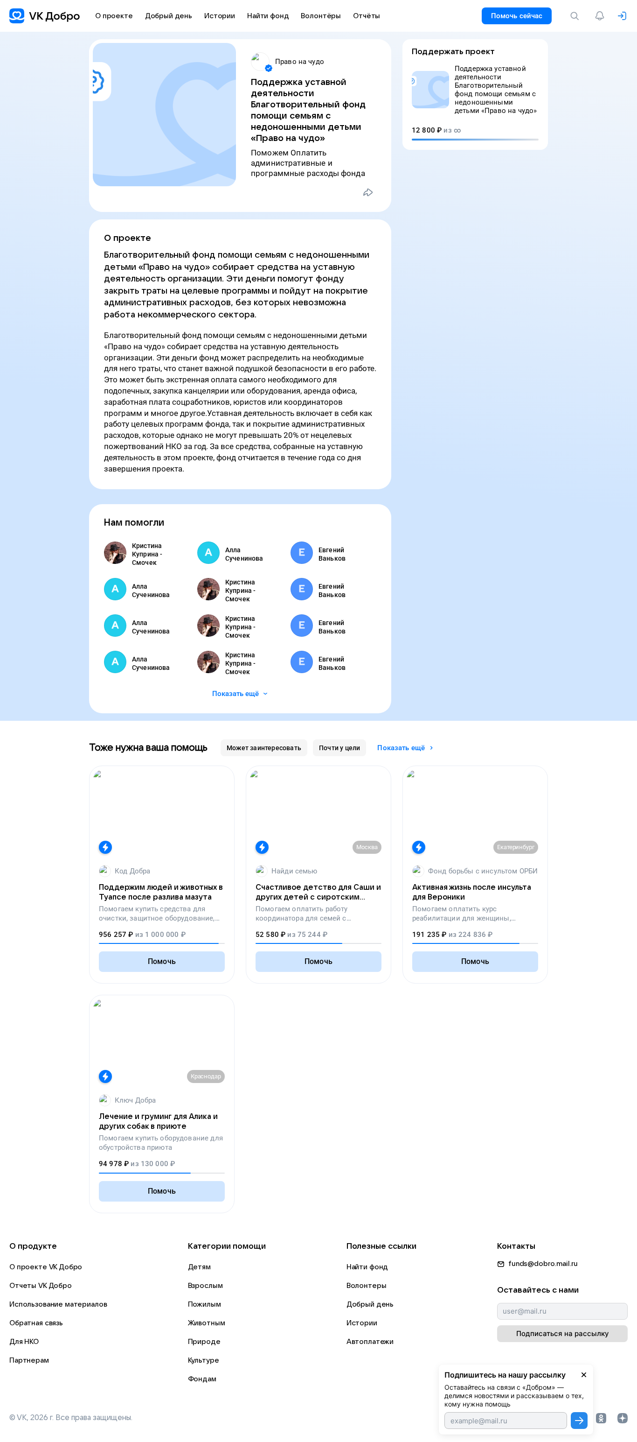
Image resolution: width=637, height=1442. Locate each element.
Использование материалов (58, 1304)
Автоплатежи (370, 1341)
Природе (204, 1341)
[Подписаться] (579, 1420)
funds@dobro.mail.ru (543, 1263)
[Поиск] (576, 15)
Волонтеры (366, 1285)
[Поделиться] (368, 192)
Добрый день (370, 1304)
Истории (361, 1323)
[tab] (264, 747)
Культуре (203, 1360)
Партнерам (29, 1360)
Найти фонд (367, 1267)
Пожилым (204, 1304)
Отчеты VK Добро (40, 1285)
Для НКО (24, 1341)
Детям (199, 1267)
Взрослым (205, 1285)
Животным (206, 1323)
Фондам (202, 1379)
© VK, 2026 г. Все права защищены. (70, 1418)
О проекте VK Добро (45, 1267)
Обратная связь (36, 1323)
